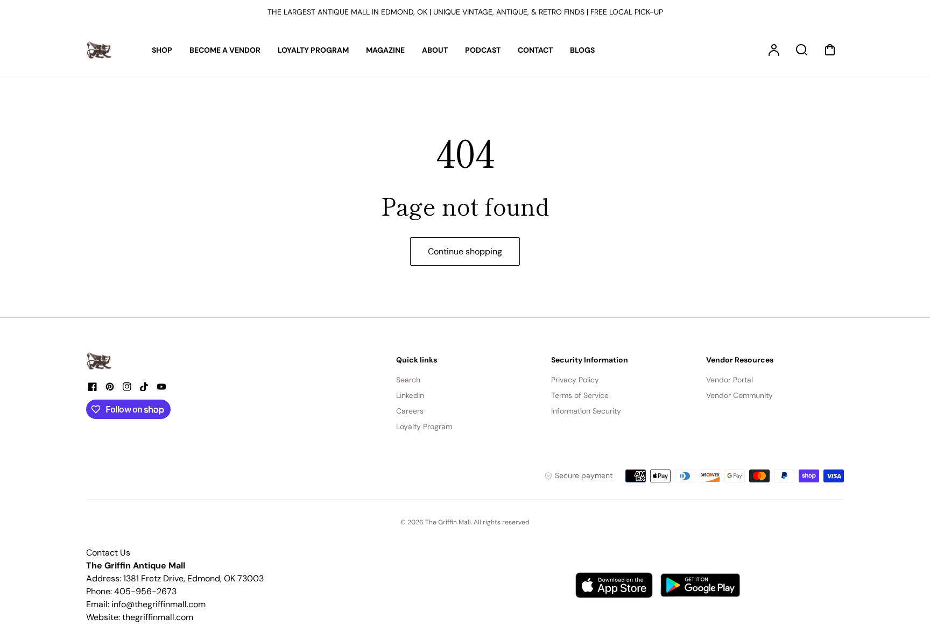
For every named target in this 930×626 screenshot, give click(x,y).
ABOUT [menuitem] (435, 50)
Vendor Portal (729, 380)
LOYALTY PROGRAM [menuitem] (313, 50)
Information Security (586, 411)
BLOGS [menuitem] (582, 50)
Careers (410, 411)
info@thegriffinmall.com (158, 604)
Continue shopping (465, 251)
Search (408, 380)
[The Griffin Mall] (99, 361)
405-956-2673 (145, 591)
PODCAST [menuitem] (483, 50)
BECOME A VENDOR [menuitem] (224, 50)
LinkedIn (410, 395)
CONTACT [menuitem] (535, 50)
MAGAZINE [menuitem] (385, 50)
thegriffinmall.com (157, 617)
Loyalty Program (424, 426)
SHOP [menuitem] (162, 50)
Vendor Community (739, 395)
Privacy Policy (575, 380)
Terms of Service (580, 395)
